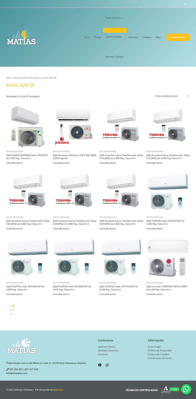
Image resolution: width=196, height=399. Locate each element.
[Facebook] (100, 366)
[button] (185, 3)
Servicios (133, 37)
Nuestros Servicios (108, 350)
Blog (158, 37)
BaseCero (58, 389)
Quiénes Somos (113, 36)
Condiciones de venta (160, 358)
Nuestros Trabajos (114, 56)
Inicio (87, 37)
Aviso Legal (154, 346)
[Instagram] (107, 366)
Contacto (146, 37)
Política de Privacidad (160, 350)
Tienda (97, 37)
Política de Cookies (158, 354)
